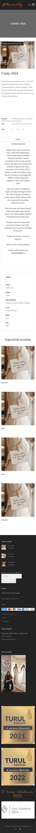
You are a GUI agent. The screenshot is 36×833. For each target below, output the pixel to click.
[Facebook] (12, 129)
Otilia (3, 428)
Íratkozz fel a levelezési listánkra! (11, 572)
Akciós (9, 121)
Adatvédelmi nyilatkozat (9, 614)
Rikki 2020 (4, 382)
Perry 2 (3, 474)
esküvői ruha (15, 123)
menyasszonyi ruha (24, 123)
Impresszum (6, 621)
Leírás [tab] (18, 139)
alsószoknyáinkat (17, 253)
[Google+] (18, 129)
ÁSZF (4, 617)
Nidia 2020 (4, 520)
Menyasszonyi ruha (16, 121)
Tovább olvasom (30, 385)
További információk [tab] (18, 144)
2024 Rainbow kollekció (18, 118)
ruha (31, 123)
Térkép (3, 604)
